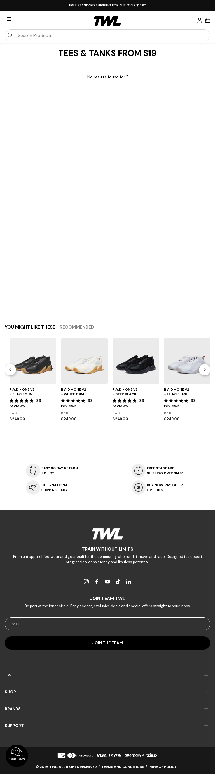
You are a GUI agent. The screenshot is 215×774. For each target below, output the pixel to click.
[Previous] (10, 369)
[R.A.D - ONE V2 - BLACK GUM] (33, 361)
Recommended (77, 327)
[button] (22, 400)
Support (14, 725)
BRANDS (13, 708)
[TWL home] (107, 21)
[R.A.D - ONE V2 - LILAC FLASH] (187, 361)
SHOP (10, 691)
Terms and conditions (122, 766)
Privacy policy (163, 766)
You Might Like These (30, 327)
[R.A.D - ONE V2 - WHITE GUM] (84, 361)
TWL (9, 675)
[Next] (204, 369)
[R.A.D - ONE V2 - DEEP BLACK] (136, 361)
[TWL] (107, 534)
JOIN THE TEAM (107, 642)
